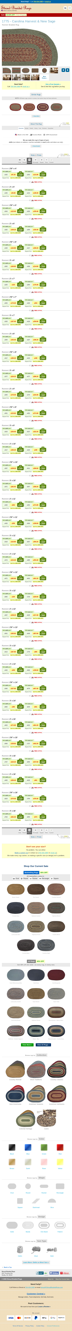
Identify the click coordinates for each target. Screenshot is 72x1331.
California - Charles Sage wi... (15, 1039)
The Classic (36, 897)
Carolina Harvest (56, 897)
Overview (21, 128)
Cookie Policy (40, 1326)
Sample (26, 128)
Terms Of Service (18, 1326)
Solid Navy (36, 983)
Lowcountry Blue (16, 934)
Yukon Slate (56, 1001)
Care (40, 128)
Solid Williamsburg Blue (16, 983)
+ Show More (36, 116)
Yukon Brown (36, 1001)
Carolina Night (46, 953)
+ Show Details (36, 146)
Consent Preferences (53, 1326)
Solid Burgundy (56, 983)
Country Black (25, 953)
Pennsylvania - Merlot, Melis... (56, 1020)
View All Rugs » (43, 1045)
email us (48, 1)
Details (31, 128)
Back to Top (8, 1267)
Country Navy (15, 916)
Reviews (44, 128)
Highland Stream (36, 1020)
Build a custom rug (21, 853)
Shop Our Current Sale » (63, 1279)
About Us (51, 1279)
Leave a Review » (45, 1306)
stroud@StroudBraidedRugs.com (52, 1287)
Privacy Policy (30, 1326)
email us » (26, 86)
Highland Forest (36, 934)
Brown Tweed (15, 897)
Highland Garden (36, 916)
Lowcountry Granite (16, 1001)
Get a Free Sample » (53, 84)
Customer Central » (36, 1294)
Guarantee (50, 128)
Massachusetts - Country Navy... (56, 1039)
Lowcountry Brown (16, 1020)
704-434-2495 (38, 1)
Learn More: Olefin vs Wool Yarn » (36, 1262)
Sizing (36, 128)
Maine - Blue (36, 1039)
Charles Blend (56, 934)
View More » (27, 1045)
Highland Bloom (56, 916)
